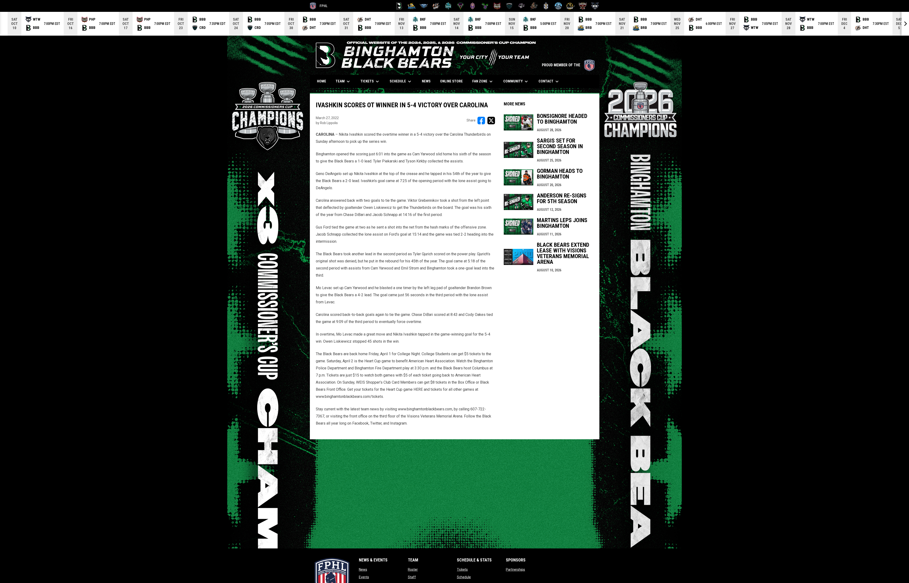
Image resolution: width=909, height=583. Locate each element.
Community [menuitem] (516, 81)
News (363, 569)
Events (364, 577)
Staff (412, 577)
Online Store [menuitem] (453, 81)
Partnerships (515, 569)
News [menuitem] (426, 81)
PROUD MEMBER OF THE (568, 65)
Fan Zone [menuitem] (483, 81)
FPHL (319, 6)
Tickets (462, 569)
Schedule (464, 577)
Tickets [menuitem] (370, 81)
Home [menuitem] (321, 81)
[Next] (905, 24)
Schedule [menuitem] (401, 81)
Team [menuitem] (343, 81)
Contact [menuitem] (549, 81)
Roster (413, 569)
